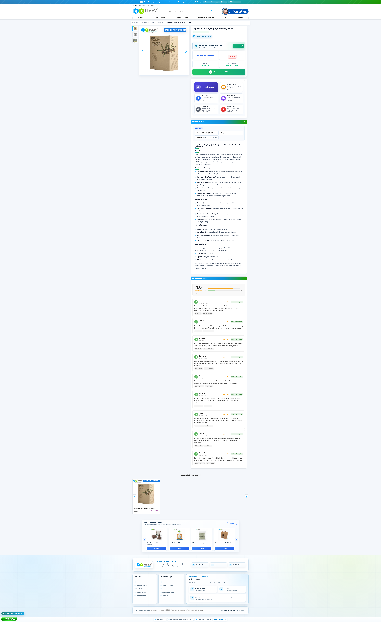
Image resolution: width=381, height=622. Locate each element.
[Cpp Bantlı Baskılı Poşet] (179, 534)
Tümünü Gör (231, 523)
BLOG (226, 17)
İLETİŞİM (240, 17)
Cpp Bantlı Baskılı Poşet (176, 543)
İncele (157, 548)
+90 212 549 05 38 (148, 5)
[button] (135, 28)
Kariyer (164, 588)
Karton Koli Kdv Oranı (204, 619)
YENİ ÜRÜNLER (160, 17)
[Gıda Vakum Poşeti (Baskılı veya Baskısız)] (156, 534)
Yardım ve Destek (167, 585)
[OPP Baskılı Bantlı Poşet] (201, 534)
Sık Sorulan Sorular (168, 582)
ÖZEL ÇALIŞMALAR (207, 133)
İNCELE (136, 511)
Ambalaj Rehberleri (168, 592)
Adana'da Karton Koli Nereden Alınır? (181, 619)
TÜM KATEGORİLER (182, 17)
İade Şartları (139, 588)
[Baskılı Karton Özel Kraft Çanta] (224, 534)
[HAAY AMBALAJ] (144, 564)
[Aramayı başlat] (212, 11)
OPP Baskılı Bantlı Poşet (198, 543)
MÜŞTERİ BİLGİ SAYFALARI (206, 17)
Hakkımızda (139, 582)
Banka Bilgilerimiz (141, 585)
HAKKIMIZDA (142, 17)
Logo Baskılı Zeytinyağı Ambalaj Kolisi (145, 508)
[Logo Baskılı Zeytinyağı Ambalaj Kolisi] (146, 492)
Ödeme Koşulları (141, 595)
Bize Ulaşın (165, 595)
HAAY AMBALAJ (230, 610)
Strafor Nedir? (161, 619)
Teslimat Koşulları (141, 592)
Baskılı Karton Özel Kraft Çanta (223, 543)
